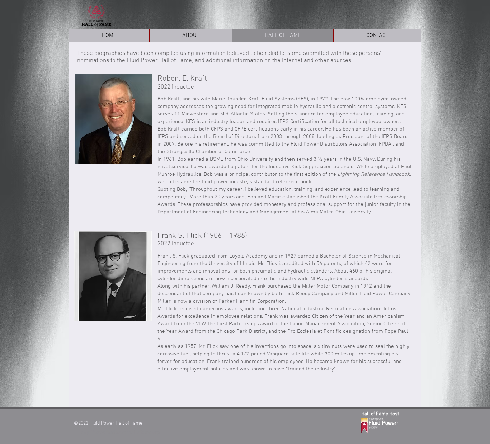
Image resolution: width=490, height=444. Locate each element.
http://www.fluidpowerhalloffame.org (120, 433)
